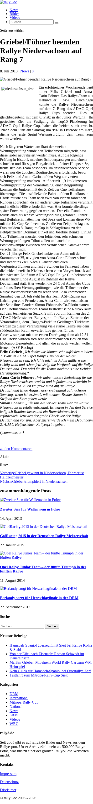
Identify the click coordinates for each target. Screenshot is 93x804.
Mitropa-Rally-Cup (24, 702)
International (19, 698)
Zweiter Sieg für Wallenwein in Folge (30, 509)
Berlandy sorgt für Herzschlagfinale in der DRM (39, 598)
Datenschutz (9, 782)
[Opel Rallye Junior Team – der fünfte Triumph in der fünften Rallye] (46, 557)
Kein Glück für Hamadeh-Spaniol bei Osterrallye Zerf (50, 671)
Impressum (8, 774)
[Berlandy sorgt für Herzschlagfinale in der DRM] (38, 588)
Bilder (14, 14)
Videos (15, 17)
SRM (14, 715)
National (16, 707)
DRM (14, 694)
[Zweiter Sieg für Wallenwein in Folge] (30, 500)
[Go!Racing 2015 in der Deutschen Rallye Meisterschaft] (43, 527)
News (14, 10)
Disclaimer (8, 790)
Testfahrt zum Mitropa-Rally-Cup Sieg (38, 675)
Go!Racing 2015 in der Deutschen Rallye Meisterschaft (44, 536)
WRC (14, 724)
